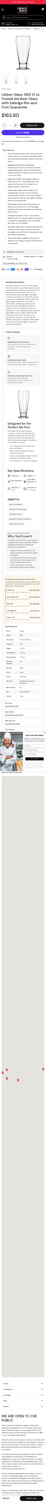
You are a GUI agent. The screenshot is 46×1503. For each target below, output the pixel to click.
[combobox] (26, 754)
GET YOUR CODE (34, 758)
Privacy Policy (32, 768)
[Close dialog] (45, 733)
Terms (37, 768)
